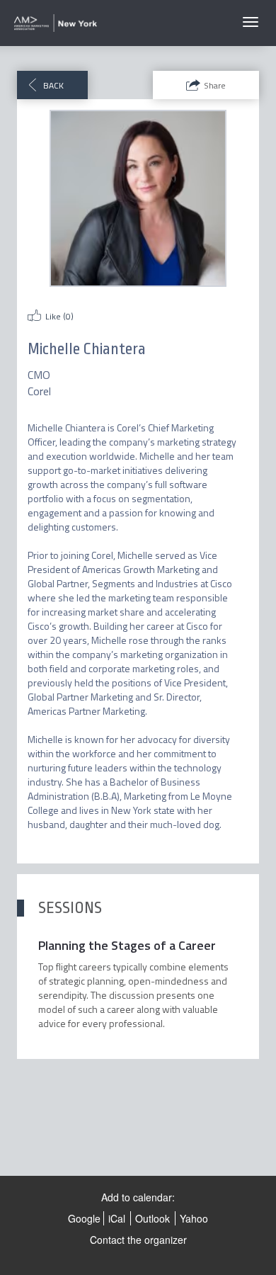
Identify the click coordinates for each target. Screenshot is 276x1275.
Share (215, 85)
